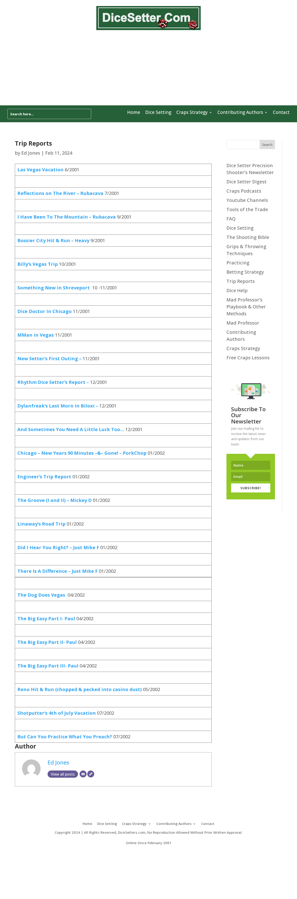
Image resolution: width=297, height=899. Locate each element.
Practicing (237, 263)
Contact (281, 113)
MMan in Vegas (35, 335)
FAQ (231, 219)
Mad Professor (242, 323)
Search (267, 144)
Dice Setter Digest (246, 182)
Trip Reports (240, 281)
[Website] (90, 774)
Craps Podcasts (243, 191)
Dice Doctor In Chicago (45, 311)
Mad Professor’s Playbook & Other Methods (246, 307)
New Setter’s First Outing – (50, 358)
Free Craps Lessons (248, 357)
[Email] (83, 774)
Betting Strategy (245, 272)
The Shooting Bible (247, 237)
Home (133, 113)
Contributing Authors (240, 113)
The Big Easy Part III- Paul (47, 666)
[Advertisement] (148, 70)
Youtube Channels (247, 200)
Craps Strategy (192, 113)
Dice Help (237, 290)
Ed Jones (30, 153)
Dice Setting (158, 113)
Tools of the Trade (247, 209)
